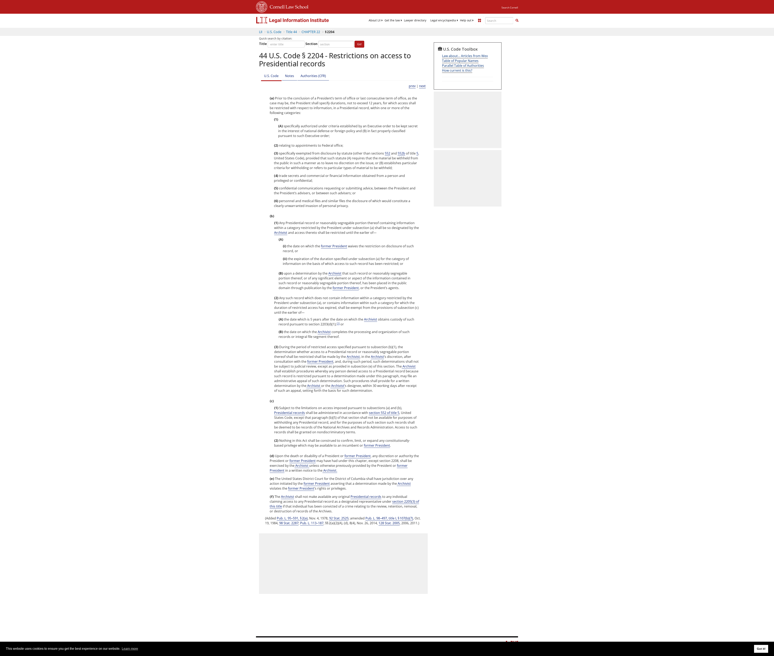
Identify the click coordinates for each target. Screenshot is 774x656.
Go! (359, 44)
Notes (289, 76)
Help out (465, 20)
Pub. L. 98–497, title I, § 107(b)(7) (389, 518)
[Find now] (517, 20)
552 (387, 153)
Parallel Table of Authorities (463, 65)
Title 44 (291, 32)
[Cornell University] (261, 6)
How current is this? (457, 70)
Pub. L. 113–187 (312, 523)
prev (412, 86)
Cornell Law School (287, 6)
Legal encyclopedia (443, 20)
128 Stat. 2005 (389, 523)
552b (401, 153)
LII (260, 32)
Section (311, 44)
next (422, 86)
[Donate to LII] (479, 20)
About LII (375, 20)
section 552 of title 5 (384, 413)
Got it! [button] (761, 648)
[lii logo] (301, 20)
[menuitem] (375, 20)
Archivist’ (337, 385)
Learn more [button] (130, 648)
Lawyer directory (415, 20)
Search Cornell (509, 7)
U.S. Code (274, 32)
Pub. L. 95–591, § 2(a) (292, 518)
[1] (338, 323)
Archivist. (329, 470)
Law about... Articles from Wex (465, 56)
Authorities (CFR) (313, 76)
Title (263, 44)
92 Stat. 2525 (339, 518)
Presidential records (289, 413)
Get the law (392, 20)
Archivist (280, 232)
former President (334, 246)
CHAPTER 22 (311, 32)
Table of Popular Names (460, 60)
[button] (517, 20)
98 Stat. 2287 (289, 523)
